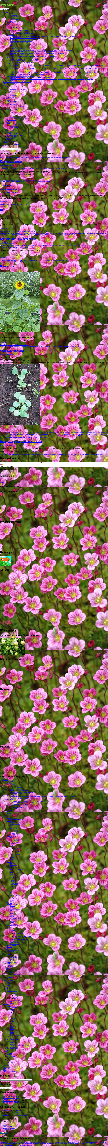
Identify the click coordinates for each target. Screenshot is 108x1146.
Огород (9, 91)
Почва (8, 1050)
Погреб (12, 975)
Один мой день (4, 231)
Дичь (11, 115)
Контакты (6, 142)
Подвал (9, 86)
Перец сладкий (14, 883)
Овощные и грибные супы (17, 106)
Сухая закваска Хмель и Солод (22, 936)
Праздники (10, 138)
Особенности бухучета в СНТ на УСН (21, 48)
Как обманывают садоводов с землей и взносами (24, 60)
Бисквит (12, 906)
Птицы (12, 1003)
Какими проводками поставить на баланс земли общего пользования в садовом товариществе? (37, 53)
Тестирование (14, 960)
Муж (8, 985)
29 (11, 478)
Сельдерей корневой (32, 260)
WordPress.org (7, 1129)
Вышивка (9, 1054)
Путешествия (7, 1067)
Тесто (8, 927)
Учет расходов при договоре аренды (20, 54)
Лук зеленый (14, 877)
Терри (5, 1113)
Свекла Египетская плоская (77, 434)
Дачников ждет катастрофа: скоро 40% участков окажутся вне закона (30, 77)
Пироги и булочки (12, 130)
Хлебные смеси (14, 129)
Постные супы (14, 834)
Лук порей (13, 878)
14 (9, 475)
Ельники (5, 12)
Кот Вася (12, 1001)
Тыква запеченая (32, 180)
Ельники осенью (15, 19)
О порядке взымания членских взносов (21, 33)
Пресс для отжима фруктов (16, 231)
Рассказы (6, 1065)
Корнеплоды (67, 233)
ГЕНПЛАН (10, 22)
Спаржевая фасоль (20, 435)
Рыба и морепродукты (16, 117)
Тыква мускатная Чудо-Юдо (73, 435)
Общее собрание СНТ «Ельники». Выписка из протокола (26, 801)
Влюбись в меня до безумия (11, 1101)
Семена (40, 437)
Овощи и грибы (11, 120)
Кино (8, 1057)
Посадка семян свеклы (90, 432)
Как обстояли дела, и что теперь (19, 32)
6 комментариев (18, 189)
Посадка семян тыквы (40, 454)
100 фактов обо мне (9, 141)
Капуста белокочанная (16, 869)
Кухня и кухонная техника (17, 89)
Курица (12, 112)
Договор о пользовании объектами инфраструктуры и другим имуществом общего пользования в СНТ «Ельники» (43, 36)
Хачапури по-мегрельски (10, 1096)
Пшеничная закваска (19, 934)
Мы (8, 989)
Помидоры (13, 886)
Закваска (12, 931)
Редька (12, 887)
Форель (61, 234)
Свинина (16, 842)
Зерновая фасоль (15, 895)
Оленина (16, 851)
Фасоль (77, 346)
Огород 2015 (47, 346)
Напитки (9, 139)
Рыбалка (9, 1053)
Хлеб (8, 123)
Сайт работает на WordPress (27, 1145)
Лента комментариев (9, 1128)
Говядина (16, 839)
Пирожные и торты (15, 919)
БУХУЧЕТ (10, 45)
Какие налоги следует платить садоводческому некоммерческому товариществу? (33, 51)
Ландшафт (33, 432)
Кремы (12, 915)
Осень (63, 157)
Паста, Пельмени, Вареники (18, 856)
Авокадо (12, 863)
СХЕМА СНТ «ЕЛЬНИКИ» (15, 21)
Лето (13, 261)
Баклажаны (13, 865)
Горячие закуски (15, 824)
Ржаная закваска (18, 933)
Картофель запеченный (6, 260)
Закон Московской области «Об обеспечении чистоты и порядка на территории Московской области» (39, 70)
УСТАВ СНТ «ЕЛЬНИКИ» (15, 24)
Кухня (8, 88)
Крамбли (12, 913)
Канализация (10, 977)
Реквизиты (10, 80)
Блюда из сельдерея (16, 233)
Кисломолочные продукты (14, 135)
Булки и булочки (15, 909)
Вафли (12, 910)
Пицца (12, 857)
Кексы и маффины (15, 912)
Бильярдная (10, 966)
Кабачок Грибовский (12, 432)
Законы (9, 813)
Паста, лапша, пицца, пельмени (19, 118)
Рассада (62, 346)
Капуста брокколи (15, 871)
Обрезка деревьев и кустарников (19, 1045)
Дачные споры (11, 57)
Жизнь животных (12, 97)
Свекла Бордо (55, 434)
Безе (11, 907)
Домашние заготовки (13, 136)
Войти (5, 1125)
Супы (8, 103)
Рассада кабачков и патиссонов (13, 434)
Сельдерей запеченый (19, 260)
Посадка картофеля (64, 432)
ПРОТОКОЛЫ (11, 39)
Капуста (12, 868)
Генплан (9, 783)
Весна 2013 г (14, 16)
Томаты (12, 1029)
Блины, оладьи (4, 157)
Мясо (11, 110)
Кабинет (9, 963)
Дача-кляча (7, 4)
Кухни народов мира (13, 950)
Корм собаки (17, 1000)
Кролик (16, 849)
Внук (8, 982)
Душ (8, 968)
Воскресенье (7, 265)
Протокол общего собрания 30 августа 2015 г (23, 44)
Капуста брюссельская (16, 872)
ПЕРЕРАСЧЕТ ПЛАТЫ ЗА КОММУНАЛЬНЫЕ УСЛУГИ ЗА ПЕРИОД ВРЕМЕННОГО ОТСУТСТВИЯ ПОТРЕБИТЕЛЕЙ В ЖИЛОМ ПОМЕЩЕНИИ (54, 73)
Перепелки (17, 853)
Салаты (9, 825)
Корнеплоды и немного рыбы (18, 238)
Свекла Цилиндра (10, 435)
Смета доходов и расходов (14, 25)
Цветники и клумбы (12, 1047)
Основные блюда (12, 109)
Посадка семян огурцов (27, 454)
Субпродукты (14, 114)
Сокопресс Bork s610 (30, 231)
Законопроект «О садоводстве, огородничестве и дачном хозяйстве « (30, 74)
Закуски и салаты (12, 101)
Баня (8, 94)
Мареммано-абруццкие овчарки (23, 994)
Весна (1, 346)
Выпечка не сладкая (12, 925)
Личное (5, 1064)
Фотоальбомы (11, 13)
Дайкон (12, 1009)
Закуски (9, 821)
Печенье (12, 921)
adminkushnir (10, 165)
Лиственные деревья (32, 346)
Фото (8, 1060)
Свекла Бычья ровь (64, 434)
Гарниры (42, 233)
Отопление (10, 979)
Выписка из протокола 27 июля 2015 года (22, 42)
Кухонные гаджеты (34, 206)
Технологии (10, 951)
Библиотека (10, 965)
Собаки (12, 992)
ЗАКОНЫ (10, 63)
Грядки (47, 233)
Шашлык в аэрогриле (9, 1099)
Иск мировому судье (16, 793)
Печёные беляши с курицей (11, 1098)
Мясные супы (14, 104)
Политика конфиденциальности (12, 83)
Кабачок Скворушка (24, 432)
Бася (15, 995)
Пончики (12, 924)
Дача (4, 85)
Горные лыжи (11, 1056)
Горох (12, 900)
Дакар (15, 997)
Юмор (5, 1070)
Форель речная (69, 260)
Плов (11, 859)
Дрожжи (12, 930)
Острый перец (14, 884)
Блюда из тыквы (35, 157)
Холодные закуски (15, 822)
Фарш (12, 860)
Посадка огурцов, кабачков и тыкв (21, 441)
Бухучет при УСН (15, 71)
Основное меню (5, 9)
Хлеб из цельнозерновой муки (19, 939)
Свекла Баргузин (46, 434)
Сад (8, 92)
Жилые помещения (12, 962)
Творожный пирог (21, 1115)
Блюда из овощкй (25, 157)
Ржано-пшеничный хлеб (17, 942)
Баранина (16, 840)
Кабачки (16, 346)
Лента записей (7, 1126)
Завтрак (58, 157)
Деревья (11, 346)
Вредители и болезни (16, 1035)
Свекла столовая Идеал (92, 434)
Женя (8, 986)
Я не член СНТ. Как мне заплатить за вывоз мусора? (25, 38)
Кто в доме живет (12, 95)
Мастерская (13, 972)
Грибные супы (14, 833)
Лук (73, 233)
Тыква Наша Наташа (23, 345)
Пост (8, 948)
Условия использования (13, 144)
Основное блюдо (13, 234)
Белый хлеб (13, 938)
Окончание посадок (12, 350)
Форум (5, 145)
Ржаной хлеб (14, 941)
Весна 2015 (3, 432)
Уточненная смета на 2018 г (18, 29)
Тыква (48, 181)
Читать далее (4, 177)
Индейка (16, 848)
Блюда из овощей (14, 157)
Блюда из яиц (44, 157)
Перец (12, 881)
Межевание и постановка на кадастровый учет (20, 76)
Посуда (12, 959)
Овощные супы (14, 831)
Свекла (67, 346)
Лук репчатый (82, 233)
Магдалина (17, 998)
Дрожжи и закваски (16, 124)
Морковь (89, 233)
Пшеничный (13, 126)
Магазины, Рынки (8, 1062)
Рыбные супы (14, 107)
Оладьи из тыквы (11, 161)
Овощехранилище (15, 974)
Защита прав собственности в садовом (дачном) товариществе (28, 59)
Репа (11, 889)
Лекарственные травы (13, 1048)
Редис (12, 1023)
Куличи (12, 916)
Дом (12, 206)
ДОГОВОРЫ (10, 35)
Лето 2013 (13, 18)
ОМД (3, 209)
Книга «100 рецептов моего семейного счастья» (17, 82)
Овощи (9, 862)
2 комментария (18, 214)
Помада (12, 922)
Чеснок (66, 234)
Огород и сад (31, 181)
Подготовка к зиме (12, 1039)
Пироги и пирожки (15, 918)
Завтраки (9, 100)
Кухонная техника (23, 206)
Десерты (9, 132)
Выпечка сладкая (12, 133)
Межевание (10, 810)
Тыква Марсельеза (59, 435)
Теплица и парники (31, 435)
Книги (9, 1059)
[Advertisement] (50, 506)
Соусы (8, 121)
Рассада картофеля (27, 434)
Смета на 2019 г (14, 27)
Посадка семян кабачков (77, 432)
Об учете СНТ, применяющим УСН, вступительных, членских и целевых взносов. (34, 56)
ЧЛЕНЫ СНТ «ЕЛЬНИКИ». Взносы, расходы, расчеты (23, 30)
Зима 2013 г (13, 15)
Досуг (5, 1051)
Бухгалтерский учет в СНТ (18, 47)
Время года (52, 157)
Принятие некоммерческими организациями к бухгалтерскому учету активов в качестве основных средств (41, 50)
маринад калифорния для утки (12, 1102)
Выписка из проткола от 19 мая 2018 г (21, 41)
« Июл (2, 482)
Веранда (9, 969)
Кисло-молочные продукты (15, 819)
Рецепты (5, 98)
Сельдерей (40, 234)
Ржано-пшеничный (15, 127)
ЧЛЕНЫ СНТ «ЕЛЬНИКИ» (15, 789)
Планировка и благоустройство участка (47, 432)
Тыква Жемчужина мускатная (18, 180)
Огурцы (30, 437)
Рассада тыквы (36, 434)
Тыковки (5, 185)
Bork (1, 206)
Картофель (53, 233)
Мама (8, 983)
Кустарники (13, 1042)
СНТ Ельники (11, 781)
